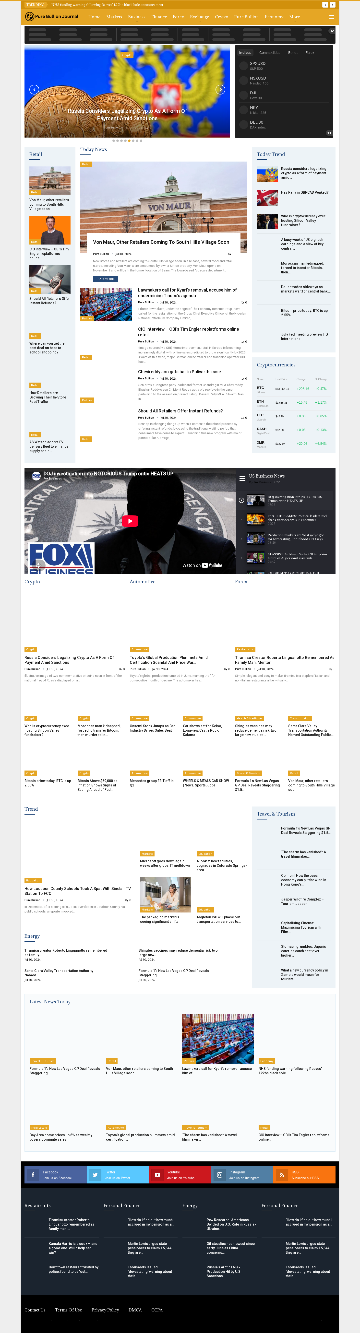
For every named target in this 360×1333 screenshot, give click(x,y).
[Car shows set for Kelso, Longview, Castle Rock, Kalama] (206, 704)
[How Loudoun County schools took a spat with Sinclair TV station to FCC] (77, 852)
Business (136, 17)
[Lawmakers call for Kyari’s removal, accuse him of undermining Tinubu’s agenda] (106, 304)
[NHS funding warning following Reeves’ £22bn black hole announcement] (294, 1039)
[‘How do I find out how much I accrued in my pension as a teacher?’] (114, 1225)
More (294, 17)
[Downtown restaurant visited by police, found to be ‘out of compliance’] (35, 1273)
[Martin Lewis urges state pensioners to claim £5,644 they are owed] (114, 1249)
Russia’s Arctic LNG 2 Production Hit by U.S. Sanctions (224, 1271)
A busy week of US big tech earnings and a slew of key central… (302, 244)
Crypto (221, 17)
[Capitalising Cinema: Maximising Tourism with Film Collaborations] (267, 928)
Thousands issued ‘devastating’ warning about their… (150, 1271)
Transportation (300, 718)
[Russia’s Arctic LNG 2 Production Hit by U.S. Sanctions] (193, 1273)
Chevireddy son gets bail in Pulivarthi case (179, 371)
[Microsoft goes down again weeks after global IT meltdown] (165, 838)
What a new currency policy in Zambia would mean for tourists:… (304, 974)
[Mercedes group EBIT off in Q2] (153, 759)
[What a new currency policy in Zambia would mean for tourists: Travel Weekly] (267, 976)
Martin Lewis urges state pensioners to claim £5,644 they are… (149, 1248)
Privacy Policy (105, 1310)
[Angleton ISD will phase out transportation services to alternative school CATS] (222, 894)
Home (94, 17)
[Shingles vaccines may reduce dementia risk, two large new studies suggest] (258, 704)
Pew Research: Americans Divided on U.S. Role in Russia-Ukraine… (231, 1224)
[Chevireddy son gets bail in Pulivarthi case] (106, 386)
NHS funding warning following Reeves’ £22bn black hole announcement (107, 4)
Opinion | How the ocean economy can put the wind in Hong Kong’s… (303, 880)
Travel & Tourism (248, 773)
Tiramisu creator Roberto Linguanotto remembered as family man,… (72, 1224)
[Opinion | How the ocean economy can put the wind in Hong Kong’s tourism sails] (267, 881)
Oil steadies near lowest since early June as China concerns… (231, 1248)
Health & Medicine (249, 718)
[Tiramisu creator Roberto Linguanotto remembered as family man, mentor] (285, 623)
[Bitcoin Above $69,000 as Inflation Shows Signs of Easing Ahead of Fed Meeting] (101, 759)
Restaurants (245, 649)
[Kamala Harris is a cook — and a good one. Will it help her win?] (35, 1249)
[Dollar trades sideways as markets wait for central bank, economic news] (267, 292)
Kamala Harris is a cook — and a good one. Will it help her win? (73, 1248)
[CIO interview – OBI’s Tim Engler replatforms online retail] (50, 230)
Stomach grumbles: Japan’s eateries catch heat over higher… (303, 951)
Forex (178, 17)
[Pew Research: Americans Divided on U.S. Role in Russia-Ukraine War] (193, 1225)
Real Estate (39, 1127)
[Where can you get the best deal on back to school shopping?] (50, 324)
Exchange (199, 17)
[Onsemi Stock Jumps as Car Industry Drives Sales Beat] (153, 704)
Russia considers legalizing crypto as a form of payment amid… (303, 173)
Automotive (140, 649)
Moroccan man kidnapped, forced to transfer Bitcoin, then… (302, 267)
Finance (159, 17)
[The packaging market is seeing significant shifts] (165, 894)
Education (33, 880)
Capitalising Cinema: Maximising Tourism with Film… (301, 927)
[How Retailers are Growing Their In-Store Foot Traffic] (50, 373)
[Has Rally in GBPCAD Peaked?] (267, 198)
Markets (114, 17)
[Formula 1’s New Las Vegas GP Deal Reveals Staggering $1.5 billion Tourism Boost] (258, 759)
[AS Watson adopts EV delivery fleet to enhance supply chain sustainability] (50, 423)
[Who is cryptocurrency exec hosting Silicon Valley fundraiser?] (267, 222)
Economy (274, 17)
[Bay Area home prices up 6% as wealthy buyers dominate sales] (65, 1105)
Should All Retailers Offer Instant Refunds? (180, 410)
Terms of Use (68, 1310)
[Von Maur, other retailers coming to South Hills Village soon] (50, 180)
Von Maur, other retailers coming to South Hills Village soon (161, 242)
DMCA (135, 1310)
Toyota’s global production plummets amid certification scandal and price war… (169, 660)
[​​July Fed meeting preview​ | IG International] (267, 340)
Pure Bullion (246, 17)
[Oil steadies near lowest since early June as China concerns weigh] (193, 1249)
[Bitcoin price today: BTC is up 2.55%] (267, 316)
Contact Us (35, 1310)
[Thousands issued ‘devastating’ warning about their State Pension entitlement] (114, 1273)
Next (220, 89)
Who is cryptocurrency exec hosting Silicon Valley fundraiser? (303, 220)
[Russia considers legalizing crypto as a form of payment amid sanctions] (267, 174)
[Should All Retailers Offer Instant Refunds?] (50, 279)
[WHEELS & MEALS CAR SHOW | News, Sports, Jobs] (206, 759)
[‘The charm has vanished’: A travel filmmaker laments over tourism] (267, 857)
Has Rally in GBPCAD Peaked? (305, 192)
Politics (87, 318)
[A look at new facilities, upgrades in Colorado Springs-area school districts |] (222, 838)
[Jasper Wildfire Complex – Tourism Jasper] (267, 905)
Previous (34, 89)
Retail (35, 192)
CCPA (157, 1310)
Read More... (105, 279)
